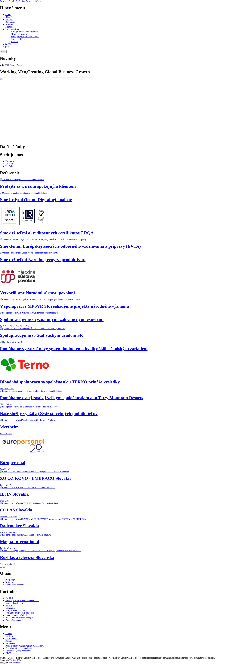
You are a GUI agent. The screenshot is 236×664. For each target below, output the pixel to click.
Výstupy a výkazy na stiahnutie (24, 32)
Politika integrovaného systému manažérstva (24, 646)
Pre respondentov (12, 29)
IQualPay (9, 17)
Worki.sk (9, 598)
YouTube (9, 166)
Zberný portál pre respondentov (19, 648)
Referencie (10, 22)
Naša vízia (9, 582)
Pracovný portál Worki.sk (16, 615)
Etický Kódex (11, 638)
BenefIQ (9, 605)
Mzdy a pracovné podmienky (18, 610)
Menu (3, 52)
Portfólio (9, 19)
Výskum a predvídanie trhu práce (19, 613)
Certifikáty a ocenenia (14, 585)
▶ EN (8, 47)
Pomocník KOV (18, 39)
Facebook (9, 161)
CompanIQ (10, 608)
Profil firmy (10, 580)
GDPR (8, 653)
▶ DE (8, 44)
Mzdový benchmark (14, 603)
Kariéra (8, 641)
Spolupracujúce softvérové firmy (25, 36)
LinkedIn (9, 164)
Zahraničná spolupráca (15, 620)
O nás (8, 14)
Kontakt (8, 27)
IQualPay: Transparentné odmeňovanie (22, 600)
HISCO (14, 41)
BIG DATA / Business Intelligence (20, 618)
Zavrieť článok (16, 65)
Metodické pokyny (19, 34)
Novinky (9, 24)
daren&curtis (14, 663)
